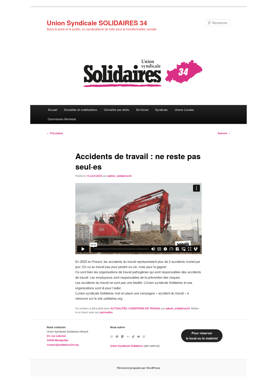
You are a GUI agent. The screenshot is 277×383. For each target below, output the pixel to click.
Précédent (55, 133)
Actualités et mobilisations (80, 110)
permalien (106, 312)
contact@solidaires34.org (63, 345)
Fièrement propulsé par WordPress (138, 368)
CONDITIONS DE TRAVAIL (144, 308)
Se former (142, 110)
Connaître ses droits (116, 110)
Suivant (224, 133)
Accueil (52, 110)
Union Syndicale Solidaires (126, 346)
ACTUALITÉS (119, 308)
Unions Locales (184, 110)
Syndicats (161, 110)
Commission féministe (62, 119)
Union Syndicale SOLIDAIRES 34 (97, 22)
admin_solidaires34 (119, 176)
